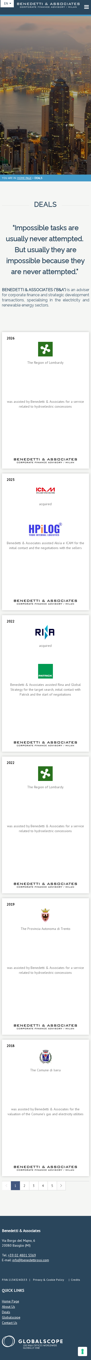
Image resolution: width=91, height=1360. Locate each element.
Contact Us (9, 1323)
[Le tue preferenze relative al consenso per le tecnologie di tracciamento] (82, 1351)
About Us (8, 1306)
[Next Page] (61, 1189)
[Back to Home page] (48, 6)
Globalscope (11, 1317)
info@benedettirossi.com (30, 1260)
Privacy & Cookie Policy (48, 1279)
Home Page (10, 1301)
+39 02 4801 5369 (22, 1255)
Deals (6, 1312)
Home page (24, 178)
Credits (75, 1279)
